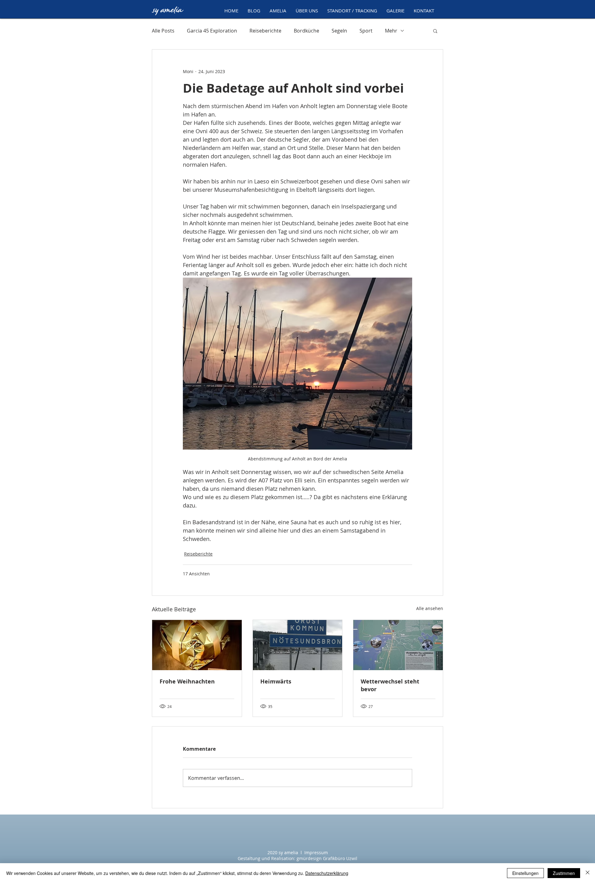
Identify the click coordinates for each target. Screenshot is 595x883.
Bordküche (306, 30)
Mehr (391, 30)
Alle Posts (163, 30)
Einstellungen (525, 873)
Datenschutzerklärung (326, 873)
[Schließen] (587, 873)
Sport (365, 30)
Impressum (316, 852)
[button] (278, 10)
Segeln (339, 30)
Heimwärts (275, 681)
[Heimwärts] (297, 645)
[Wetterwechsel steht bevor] (398, 645)
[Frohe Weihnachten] (197, 645)
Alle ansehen (429, 608)
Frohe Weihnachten (187, 681)
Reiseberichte (265, 30)
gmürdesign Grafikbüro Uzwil (327, 858)
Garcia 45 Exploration (212, 30)
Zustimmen (564, 873)
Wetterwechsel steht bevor (390, 685)
